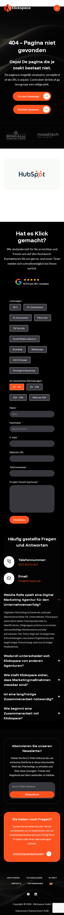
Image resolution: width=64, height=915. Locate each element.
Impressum (21, 910)
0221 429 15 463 (28, 564)
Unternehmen (35, 883)
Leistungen (16, 300)
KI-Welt (53, 878)
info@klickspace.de (29, 580)
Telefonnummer (18, 467)
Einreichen (19, 519)
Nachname (15, 422)
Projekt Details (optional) (23, 481)
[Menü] (57, 8)
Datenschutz (35, 910)
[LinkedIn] (35, 894)
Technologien (34, 878)
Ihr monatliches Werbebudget (26, 380)
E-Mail (13, 437)
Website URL (17, 452)
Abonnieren (32, 794)
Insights (16, 883)
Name (13, 407)
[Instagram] (28, 894)
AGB (46, 910)
